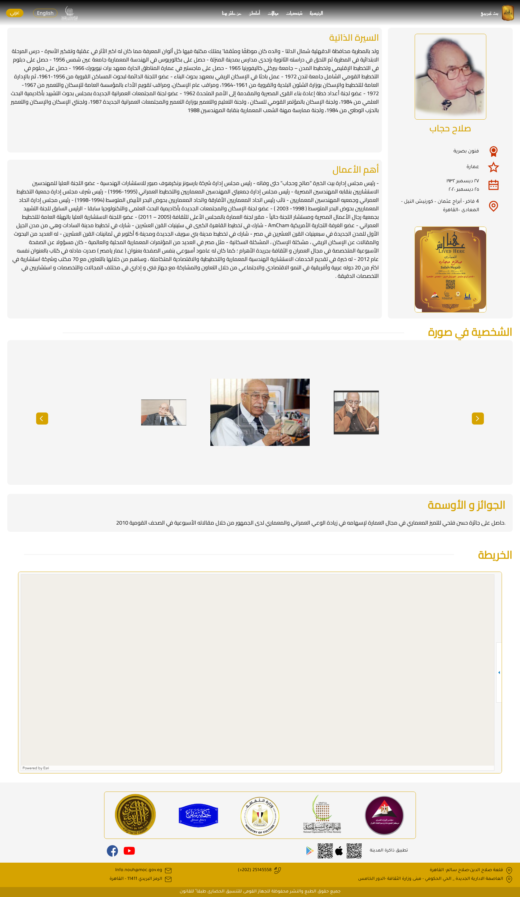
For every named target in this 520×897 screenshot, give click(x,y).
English (45, 13)
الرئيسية (316, 13)
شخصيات (294, 13)
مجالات (273, 13)
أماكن (254, 13)
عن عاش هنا (232, 13)
